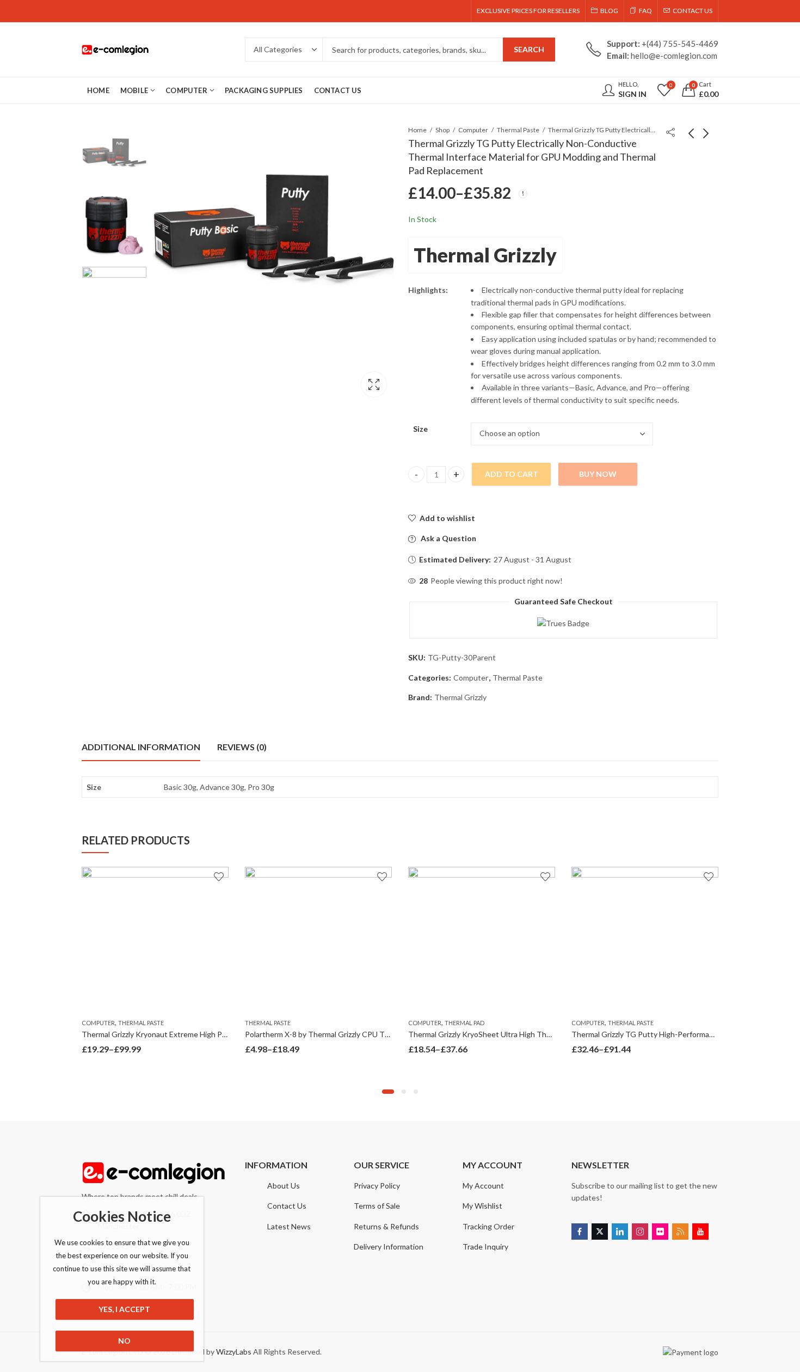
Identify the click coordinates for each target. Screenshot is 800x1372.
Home (417, 130)
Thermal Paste (518, 130)
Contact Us (286, 1205)
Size (420, 428)
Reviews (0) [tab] (242, 747)
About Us (283, 1185)
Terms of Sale (377, 1205)
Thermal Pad (464, 1022)
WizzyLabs (233, 1351)
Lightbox (373, 384)
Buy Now (598, 474)
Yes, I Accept (124, 1309)
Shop (442, 130)
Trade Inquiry (485, 1246)
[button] (388, 1092)
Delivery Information (388, 1246)
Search (529, 49)
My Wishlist (482, 1205)
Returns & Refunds (386, 1226)
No (124, 1340)
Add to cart (511, 474)
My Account (483, 1185)
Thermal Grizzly (485, 255)
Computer (473, 130)
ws (306, 1226)
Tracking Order (488, 1226)
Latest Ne (284, 1226)
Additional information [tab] (141, 747)
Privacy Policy (377, 1185)
